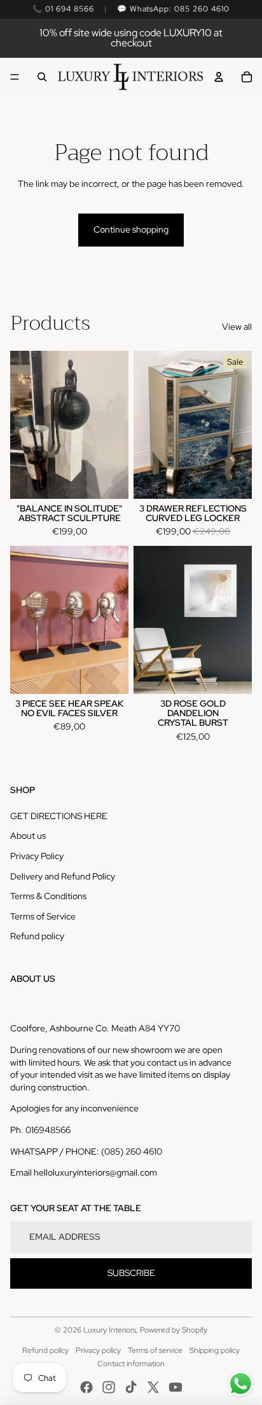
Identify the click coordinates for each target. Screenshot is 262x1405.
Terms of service (155, 1350)
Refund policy (37, 936)
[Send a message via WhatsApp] (241, 1384)
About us (28, 835)
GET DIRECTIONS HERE (58, 816)
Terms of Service (43, 916)
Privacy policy (98, 1350)
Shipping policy (215, 1350)
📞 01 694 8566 (62, 9)
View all (237, 326)
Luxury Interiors (109, 1330)
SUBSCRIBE (131, 1273)
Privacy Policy (37, 856)
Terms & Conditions (48, 896)
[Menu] (14, 77)
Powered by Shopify (173, 1330)
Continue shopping (131, 229)
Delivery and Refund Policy (62, 876)
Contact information (131, 1364)
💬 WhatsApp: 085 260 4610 (173, 9)
